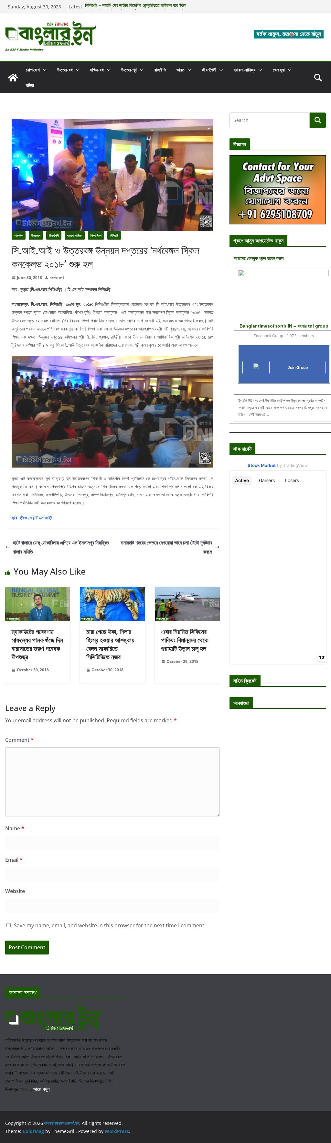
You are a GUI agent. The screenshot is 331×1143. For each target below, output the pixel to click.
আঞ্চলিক (18, 235)
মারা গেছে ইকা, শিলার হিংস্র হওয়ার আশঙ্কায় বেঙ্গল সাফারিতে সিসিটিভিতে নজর (110, 644)
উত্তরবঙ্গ (35, 235)
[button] (43, 69)
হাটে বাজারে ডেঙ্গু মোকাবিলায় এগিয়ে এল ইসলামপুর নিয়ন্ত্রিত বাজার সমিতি (61, 547)
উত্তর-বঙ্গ (65, 70)
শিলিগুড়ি (114, 235)
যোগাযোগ (33, 70)
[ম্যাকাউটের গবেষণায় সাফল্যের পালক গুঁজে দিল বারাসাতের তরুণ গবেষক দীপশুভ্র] (37, 591)
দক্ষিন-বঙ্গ (97, 70)
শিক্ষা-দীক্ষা (96, 235)
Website (15, 891)
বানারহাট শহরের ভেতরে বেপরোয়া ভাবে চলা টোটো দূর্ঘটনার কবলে (166, 547)
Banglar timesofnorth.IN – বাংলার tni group (284, 326)
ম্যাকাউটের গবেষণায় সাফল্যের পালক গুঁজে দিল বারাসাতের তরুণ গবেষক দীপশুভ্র (37, 644)
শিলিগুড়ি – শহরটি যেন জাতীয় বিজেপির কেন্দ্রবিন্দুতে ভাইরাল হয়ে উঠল (135, 7)
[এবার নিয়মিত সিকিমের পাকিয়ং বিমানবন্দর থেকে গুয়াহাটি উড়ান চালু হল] (187, 591)
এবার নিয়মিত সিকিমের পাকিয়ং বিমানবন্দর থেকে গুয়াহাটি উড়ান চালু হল (184, 640)
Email (14, 859)
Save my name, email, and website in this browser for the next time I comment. (110, 925)
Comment (19, 739)
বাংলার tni (57, 277)
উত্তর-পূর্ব (129, 70)
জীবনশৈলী (209, 70)
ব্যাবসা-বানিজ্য (244, 70)
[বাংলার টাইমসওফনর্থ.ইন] (13, 77)
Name (14, 828)
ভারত (180, 70)
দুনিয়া (30, 85)
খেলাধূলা (279, 70)
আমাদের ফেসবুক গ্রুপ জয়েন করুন (258, 258)
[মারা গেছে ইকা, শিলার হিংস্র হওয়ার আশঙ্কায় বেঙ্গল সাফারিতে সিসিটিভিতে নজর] (112, 591)
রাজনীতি (160, 70)
